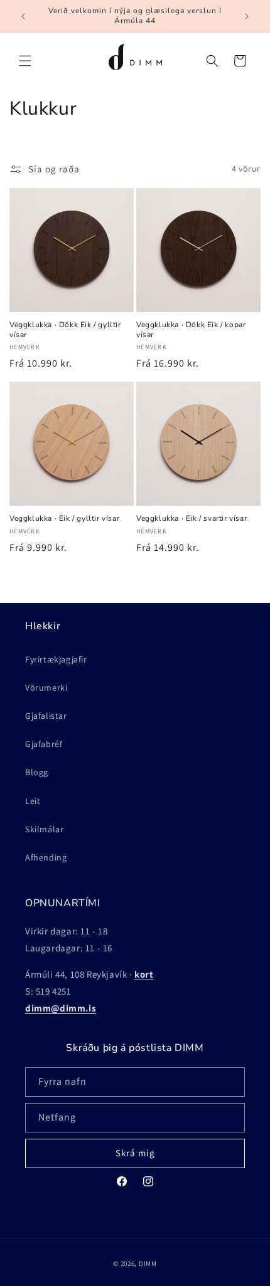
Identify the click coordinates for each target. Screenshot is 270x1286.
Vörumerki (46, 687)
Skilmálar (44, 829)
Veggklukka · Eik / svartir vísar (191, 518)
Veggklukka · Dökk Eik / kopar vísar (191, 330)
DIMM (148, 1263)
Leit (32, 801)
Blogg (36, 772)
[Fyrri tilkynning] (23, 16)
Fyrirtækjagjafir (56, 659)
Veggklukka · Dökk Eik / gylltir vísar (65, 330)
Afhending (46, 857)
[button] (25, 61)
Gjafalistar (46, 715)
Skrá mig (135, 1153)
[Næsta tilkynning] (247, 16)
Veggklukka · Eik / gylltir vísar (64, 518)
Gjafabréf (43, 744)
